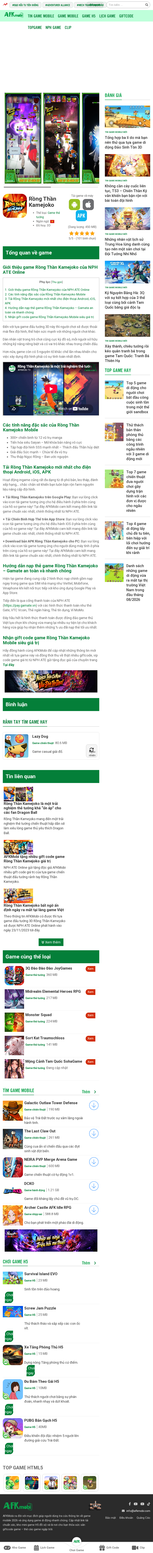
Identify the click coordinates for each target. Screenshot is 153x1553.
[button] (94, 139)
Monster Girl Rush (40, 1061)
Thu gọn (57, 282)
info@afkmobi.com (138, 1511)
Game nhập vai (33, 1214)
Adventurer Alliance (58, 5)
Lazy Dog (40, 736)
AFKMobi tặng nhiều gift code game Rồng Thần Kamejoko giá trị (34, 858)
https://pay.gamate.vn (20, 605)
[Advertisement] (77, 59)
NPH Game (53, 27)
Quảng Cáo (143, 1517)
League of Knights (40, 1038)
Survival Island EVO (40, 1274)
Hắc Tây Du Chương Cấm (46, 1015)
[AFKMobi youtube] (136, 1504)
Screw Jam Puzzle (40, 1308)
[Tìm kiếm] (146, 4)
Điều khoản (126, 1517)
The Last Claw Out (39, 1131)
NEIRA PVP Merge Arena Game (50, 1159)
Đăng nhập (97, 4)
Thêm (86, 1092)
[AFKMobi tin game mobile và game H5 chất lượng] (14, 14)
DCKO (29, 1183)
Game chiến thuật (43, 743)
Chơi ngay (9, 1297)
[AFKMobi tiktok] (148, 1504)
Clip (68, 27)
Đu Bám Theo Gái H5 (41, 1381)
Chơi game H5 (15, 1261)
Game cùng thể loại (28, 957)
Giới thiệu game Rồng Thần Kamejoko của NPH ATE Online (47, 290)
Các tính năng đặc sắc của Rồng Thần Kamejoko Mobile (45, 294)
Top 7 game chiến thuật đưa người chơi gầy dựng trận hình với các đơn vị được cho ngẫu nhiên (136, 491)
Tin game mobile (41, 16)
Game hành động (34, 1190)
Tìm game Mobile (18, 1090)
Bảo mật (110, 1517)
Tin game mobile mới (116, 132)
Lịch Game (107, 16)
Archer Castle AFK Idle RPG (47, 1207)
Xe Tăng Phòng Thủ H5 (43, 1347)
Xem (90, 968)
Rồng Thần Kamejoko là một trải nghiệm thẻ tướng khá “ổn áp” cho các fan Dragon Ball (32, 808)
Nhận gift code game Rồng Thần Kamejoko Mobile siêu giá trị (49, 317)
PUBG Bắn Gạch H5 (40, 1420)
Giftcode (126, 16)
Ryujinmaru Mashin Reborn (48, 991)
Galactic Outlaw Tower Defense (50, 1103)
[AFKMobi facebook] (130, 1504)
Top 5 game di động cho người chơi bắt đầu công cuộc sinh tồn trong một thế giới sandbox (137, 397)
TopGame (35, 27)
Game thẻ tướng (35, 974)
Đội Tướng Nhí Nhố (41, 968)
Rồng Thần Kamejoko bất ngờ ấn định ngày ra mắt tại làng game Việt (34, 907)
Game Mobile (68, 16)
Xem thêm (52, 942)
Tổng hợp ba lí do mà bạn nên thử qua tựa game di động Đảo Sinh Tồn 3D (126, 142)
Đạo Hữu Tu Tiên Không (26, 5)
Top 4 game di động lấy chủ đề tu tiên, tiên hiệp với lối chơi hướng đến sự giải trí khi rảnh (138, 538)
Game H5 (89, 16)
